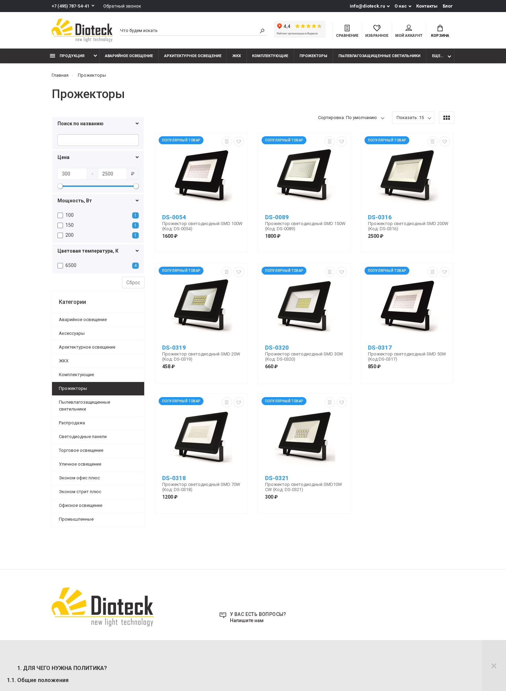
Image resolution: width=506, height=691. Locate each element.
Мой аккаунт (408, 35)
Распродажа (72, 422)
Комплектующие (270, 56)
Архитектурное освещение (192, 56)
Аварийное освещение (129, 56)
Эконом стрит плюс (80, 491)
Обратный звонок (122, 6)
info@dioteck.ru (367, 6)
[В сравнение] (227, 141)
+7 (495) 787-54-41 (70, 6)
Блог (448, 6)
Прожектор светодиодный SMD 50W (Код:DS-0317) (407, 356)
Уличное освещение (80, 464)
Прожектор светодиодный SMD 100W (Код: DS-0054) (202, 226)
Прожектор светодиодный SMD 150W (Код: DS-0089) (305, 226)
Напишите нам (247, 620)
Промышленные (76, 519)
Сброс (133, 282)
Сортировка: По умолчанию (347, 117)
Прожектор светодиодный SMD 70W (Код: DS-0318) (201, 487)
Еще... (437, 56)
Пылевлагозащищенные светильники (379, 56)
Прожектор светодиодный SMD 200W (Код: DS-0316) (408, 226)
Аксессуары (72, 333)
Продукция (71, 56)
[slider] (60, 186)
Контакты (427, 6)
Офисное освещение (80, 505)
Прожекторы (313, 56)
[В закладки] (239, 141)
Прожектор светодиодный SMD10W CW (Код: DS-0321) (303, 487)
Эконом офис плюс (79, 477)
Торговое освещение (81, 450)
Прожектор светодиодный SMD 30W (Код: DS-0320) (304, 356)
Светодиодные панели (83, 436)
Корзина (440, 35)
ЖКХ (236, 56)
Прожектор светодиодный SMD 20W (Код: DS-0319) (201, 356)
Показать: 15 (410, 117)
